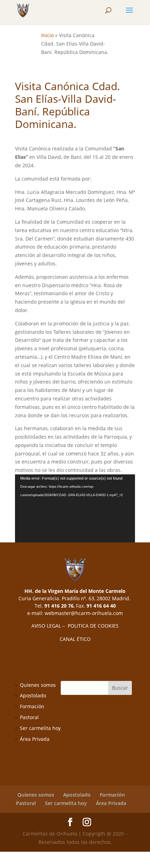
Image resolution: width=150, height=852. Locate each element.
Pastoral (29, 717)
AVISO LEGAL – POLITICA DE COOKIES (75, 625)
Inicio (47, 35)
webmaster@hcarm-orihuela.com (84, 613)
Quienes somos (38, 685)
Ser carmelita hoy (40, 728)
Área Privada (35, 739)
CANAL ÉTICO (75, 639)
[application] (75, 508)
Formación (32, 706)
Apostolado (33, 695)
